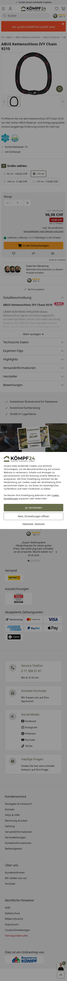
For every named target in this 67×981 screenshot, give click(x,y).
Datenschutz (27, 524)
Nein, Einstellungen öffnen (33, 516)
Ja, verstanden (33, 507)
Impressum (40, 524)
